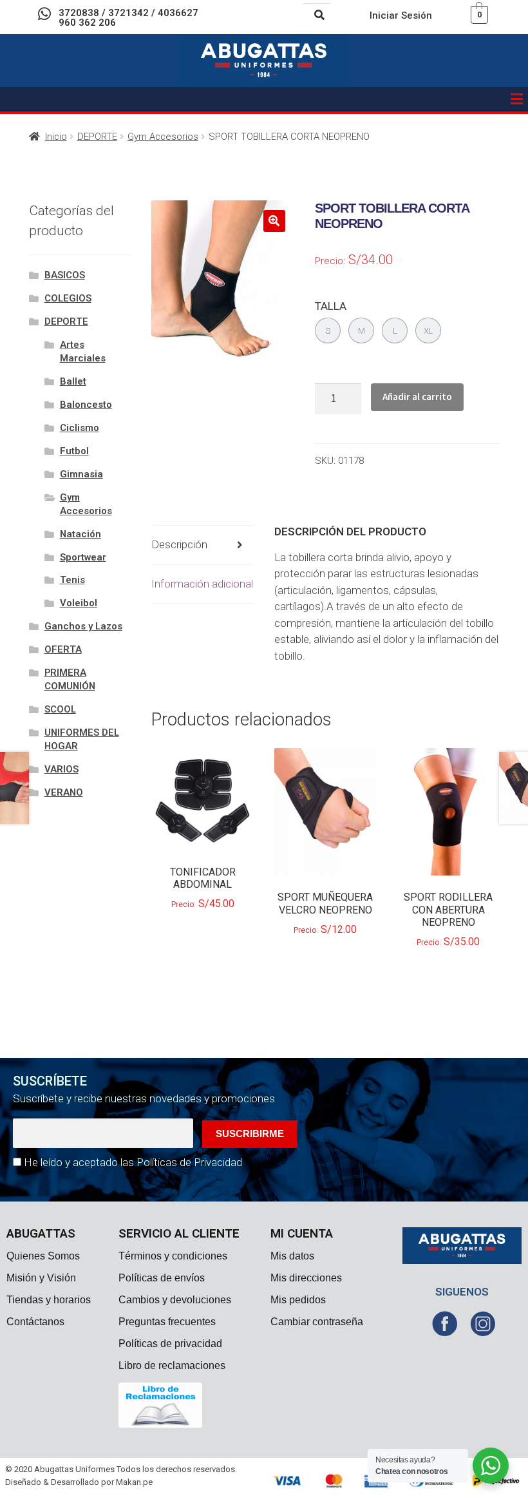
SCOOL (60, 709)
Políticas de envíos (161, 1277)
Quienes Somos (43, 1255)
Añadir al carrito (417, 396)
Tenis (72, 580)
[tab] (202, 545)
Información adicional (202, 583)
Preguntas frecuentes (167, 1321)
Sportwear (83, 557)
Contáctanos (35, 1321)
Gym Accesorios (162, 136)
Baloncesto (86, 404)
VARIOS (61, 769)
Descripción (179, 544)
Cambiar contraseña (316, 1321)
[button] (517, 99)
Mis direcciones (306, 1277)
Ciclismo (79, 428)
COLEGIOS (67, 298)
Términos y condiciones (172, 1255)
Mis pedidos (298, 1299)
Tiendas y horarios (48, 1299)
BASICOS (64, 275)
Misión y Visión (41, 1277)
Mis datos (292, 1255)
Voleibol (78, 603)
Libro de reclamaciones (171, 1365)
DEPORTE (97, 136)
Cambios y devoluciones (174, 1299)
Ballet (73, 381)
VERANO (63, 792)
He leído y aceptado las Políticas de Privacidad (133, 1162)
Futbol (74, 451)
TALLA (330, 306)
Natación (80, 534)
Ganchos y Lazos (83, 626)
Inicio (56, 136)
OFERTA (63, 649)
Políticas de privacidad (170, 1343)
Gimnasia (81, 474)
